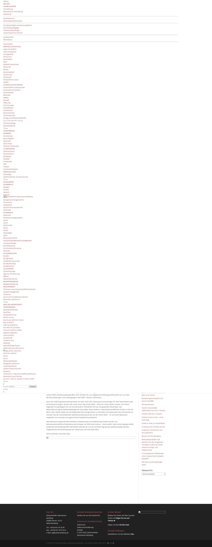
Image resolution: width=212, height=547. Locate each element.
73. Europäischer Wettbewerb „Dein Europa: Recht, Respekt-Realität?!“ (153, 456)
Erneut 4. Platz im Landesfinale (153, 423)
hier (132, 534)
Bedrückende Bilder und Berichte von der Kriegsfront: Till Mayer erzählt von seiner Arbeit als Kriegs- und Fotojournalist (152, 444)
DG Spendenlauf (148, 404)
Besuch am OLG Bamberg (151, 436)
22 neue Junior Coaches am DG (153, 427)
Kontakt (80, 530)
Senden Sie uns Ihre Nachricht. (88, 515)
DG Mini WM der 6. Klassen (152, 414)
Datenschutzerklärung (85, 527)
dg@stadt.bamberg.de (60, 533)
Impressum (81, 525)
